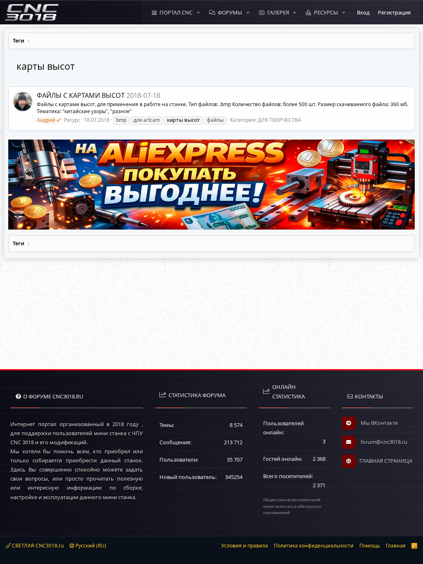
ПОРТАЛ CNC (175, 12)
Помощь (369, 545)
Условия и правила (244, 545)
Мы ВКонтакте (378, 423)
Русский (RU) (90, 545)
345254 (233, 477)
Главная (396, 545)
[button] (198, 12)
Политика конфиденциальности (314, 545)
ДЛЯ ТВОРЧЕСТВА (279, 119)
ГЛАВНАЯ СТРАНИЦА (385, 460)
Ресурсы (326, 12)
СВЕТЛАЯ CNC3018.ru (37, 545)
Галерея (278, 12)
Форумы (230, 12)
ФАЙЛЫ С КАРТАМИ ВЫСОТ (81, 95)
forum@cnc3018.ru (383, 442)
